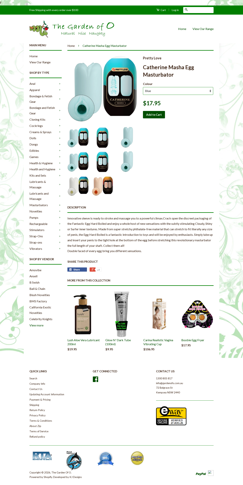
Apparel (34, 90)
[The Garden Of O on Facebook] (95, 380)
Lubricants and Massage (39, 196)
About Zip (35, 426)
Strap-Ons (36, 236)
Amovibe (35, 270)
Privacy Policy (37, 415)
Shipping (34, 404)
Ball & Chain (37, 288)
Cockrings (36, 125)
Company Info (37, 383)
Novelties (35, 211)
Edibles (34, 150)
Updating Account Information (46, 394)
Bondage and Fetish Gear (42, 110)
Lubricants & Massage (37, 184)
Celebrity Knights (40, 319)
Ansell (33, 276)
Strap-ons (35, 242)
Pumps (33, 217)
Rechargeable (38, 224)
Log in (175, 10)
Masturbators (38, 205)
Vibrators (35, 248)
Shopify (48, 477)
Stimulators (36, 230)
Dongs (33, 144)
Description (76, 207)
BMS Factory (38, 301)
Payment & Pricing (39, 399)
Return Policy (37, 410)
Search (33, 378)
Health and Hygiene (42, 169)
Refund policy (37, 436)
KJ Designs (75, 477)
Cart (163, 10)
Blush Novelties (39, 295)
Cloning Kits (37, 119)
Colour (148, 84)
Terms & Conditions (40, 420)
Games (34, 157)
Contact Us (35, 389)
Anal (32, 83)
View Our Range (203, 29)
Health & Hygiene (41, 163)
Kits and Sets (37, 175)
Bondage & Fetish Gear (40, 98)
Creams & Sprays (40, 132)
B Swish (34, 282)
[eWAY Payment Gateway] (171, 424)
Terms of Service (38, 431)
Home (182, 29)
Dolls (32, 138)
